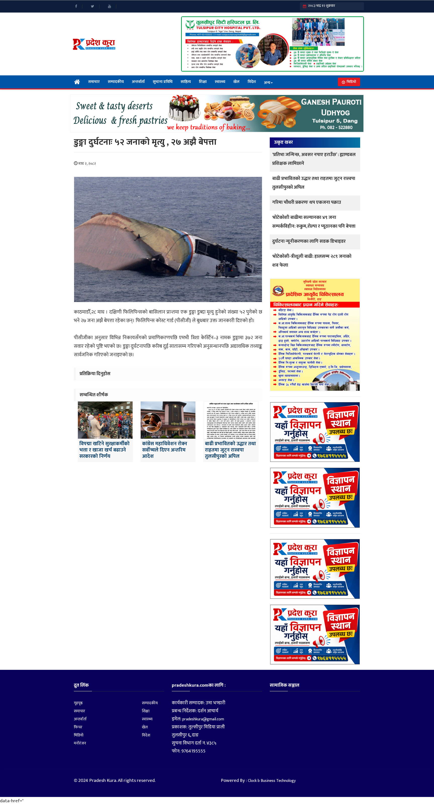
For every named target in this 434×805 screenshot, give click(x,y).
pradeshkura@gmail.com (203, 719)
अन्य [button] (267, 82)
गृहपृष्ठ (78, 703)
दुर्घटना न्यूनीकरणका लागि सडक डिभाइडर (309, 241)
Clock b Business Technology (272, 780)
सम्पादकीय (116, 81)
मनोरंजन (80, 743)
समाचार (94, 81)
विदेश (252, 81)
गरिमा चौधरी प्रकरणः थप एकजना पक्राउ (306, 202)
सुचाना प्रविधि (163, 81)
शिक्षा (203, 81)
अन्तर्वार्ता (138, 81)
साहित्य (186, 81)
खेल (236, 81)
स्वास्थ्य (220, 81)
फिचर (78, 727)
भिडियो (351, 82)
